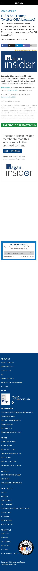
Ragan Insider (7, 424)
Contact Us (6, 370)
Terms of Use (30, 256)
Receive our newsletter (11, 382)
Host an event (7, 504)
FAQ (2, 374)
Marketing (6, 457)
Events (4, 492)
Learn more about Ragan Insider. (14, 159)
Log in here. (21, 156)
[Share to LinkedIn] (19, 45)
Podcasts (5, 479)
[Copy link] (33, 45)
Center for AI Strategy (11, 420)
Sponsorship (6, 520)
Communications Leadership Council (17, 412)
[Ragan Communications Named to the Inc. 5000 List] (26, 547)
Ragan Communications (11, 483)
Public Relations (8, 441)
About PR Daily (7, 363)
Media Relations (8, 449)
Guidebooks (6, 500)
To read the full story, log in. (20, 125)
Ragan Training (8, 416)
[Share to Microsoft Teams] (26, 45)
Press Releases (7, 366)
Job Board (5, 516)
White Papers (7, 524)
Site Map (4, 386)
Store (3, 390)
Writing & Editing (8, 461)
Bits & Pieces (6, 428)
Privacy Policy (7, 378)
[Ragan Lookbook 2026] (16, 399)
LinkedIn (5, 534)
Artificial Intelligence (11, 465)
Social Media (8, 11)
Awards (4, 496)
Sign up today (12, 151)
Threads (4, 537)
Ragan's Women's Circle (11, 432)
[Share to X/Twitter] (11, 45)
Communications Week (11, 475)
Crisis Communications (11, 453)
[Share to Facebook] (4, 45)
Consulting (6, 512)
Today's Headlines (9, 256)
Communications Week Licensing (15, 508)
